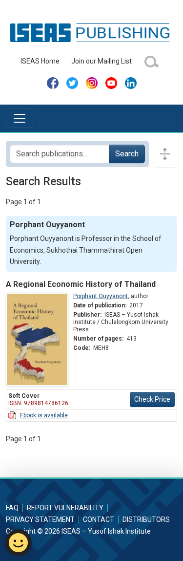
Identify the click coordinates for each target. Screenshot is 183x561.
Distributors (146, 519)
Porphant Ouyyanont (100, 296)
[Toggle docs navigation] (165, 154)
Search (127, 153)
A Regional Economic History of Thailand (81, 284)
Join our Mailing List (101, 61)
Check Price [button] (152, 399)
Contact (98, 519)
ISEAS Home (40, 61)
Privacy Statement (40, 519)
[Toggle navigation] (19, 118)
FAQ (12, 508)
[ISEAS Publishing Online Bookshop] (91, 32)
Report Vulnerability (65, 508)
